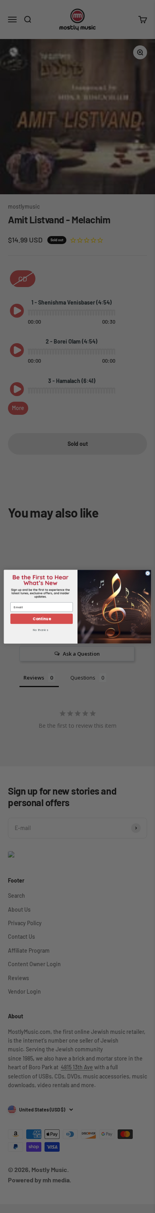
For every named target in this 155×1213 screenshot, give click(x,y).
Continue (41, 618)
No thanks (40, 630)
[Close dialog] (148, 573)
